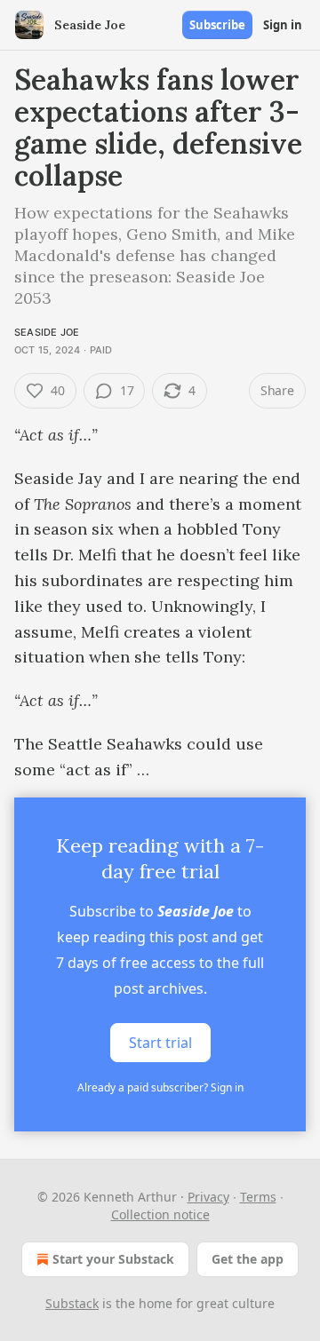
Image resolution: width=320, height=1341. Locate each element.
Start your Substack (113, 1258)
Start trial (160, 1042)
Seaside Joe (46, 332)
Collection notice (160, 1214)
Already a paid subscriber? (160, 1087)
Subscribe (217, 25)
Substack (72, 1303)
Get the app (248, 1258)
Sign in (282, 25)
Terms (258, 1196)
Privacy (208, 1196)
